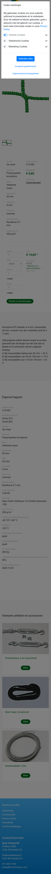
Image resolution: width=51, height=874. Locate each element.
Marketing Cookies (18, 46)
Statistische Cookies (19, 40)
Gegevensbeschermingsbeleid (25, 73)
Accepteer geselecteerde (25, 66)
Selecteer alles (25, 58)
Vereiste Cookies (17, 35)
